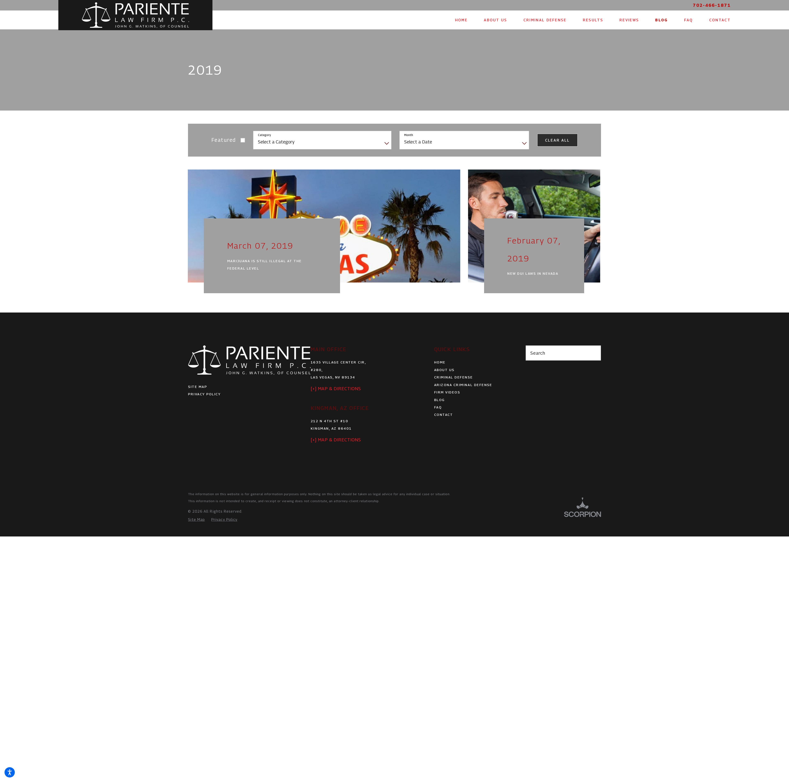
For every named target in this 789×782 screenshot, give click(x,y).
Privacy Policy (204, 404)
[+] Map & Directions (336, 398)
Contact (443, 424)
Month (408, 135)
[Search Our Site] (594, 363)
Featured (223, 140)
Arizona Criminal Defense (463, 394)
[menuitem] (465, 20)
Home (440, 372)
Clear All (557, 140)
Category (264, 135)
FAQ (438, 417)
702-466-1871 (712, 5)
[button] (10, 772)
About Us (444, 380)
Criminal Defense (453, 387)
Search (537, 363)
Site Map (197, 396)
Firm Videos (447, 402)
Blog (439, 409)
